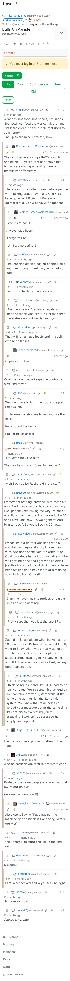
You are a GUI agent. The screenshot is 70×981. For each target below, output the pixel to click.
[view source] (48, 43)
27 (7, 43)
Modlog (8, 944)
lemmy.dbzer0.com (14, 33)
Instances (9, 952)
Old (33, 91)
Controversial (39, 84)
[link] (14, 43)
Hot (8, 84)
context (9, 53)
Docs (6, 959)
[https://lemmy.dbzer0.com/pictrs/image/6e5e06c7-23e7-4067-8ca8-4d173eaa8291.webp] (61, 33)
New (58, 84)
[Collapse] (7, 110)
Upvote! (10, 4)
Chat (8, 100)
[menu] (64, 4)
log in (28, 64)
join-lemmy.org (13, 974)
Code (7, 967)
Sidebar (10, 76)
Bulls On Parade (16, 29)
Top (20, 84)
